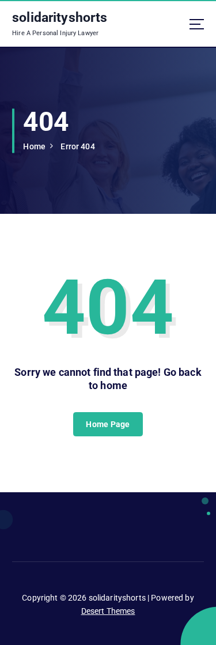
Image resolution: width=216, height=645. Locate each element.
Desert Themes (108, 611)
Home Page (108, 424)
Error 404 (77, 146)
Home (34, 146)
